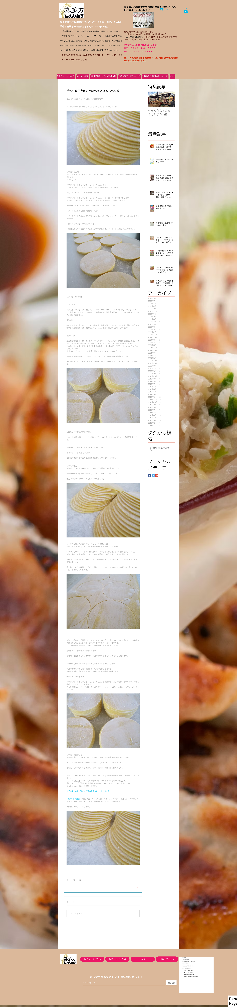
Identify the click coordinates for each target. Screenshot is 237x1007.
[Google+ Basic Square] (156, 475)
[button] (186, 10)
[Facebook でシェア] (68, 880)
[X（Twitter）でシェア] (74, 880)
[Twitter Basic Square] (153, 475)
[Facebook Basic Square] (149, 475)
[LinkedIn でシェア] (80, 880)
